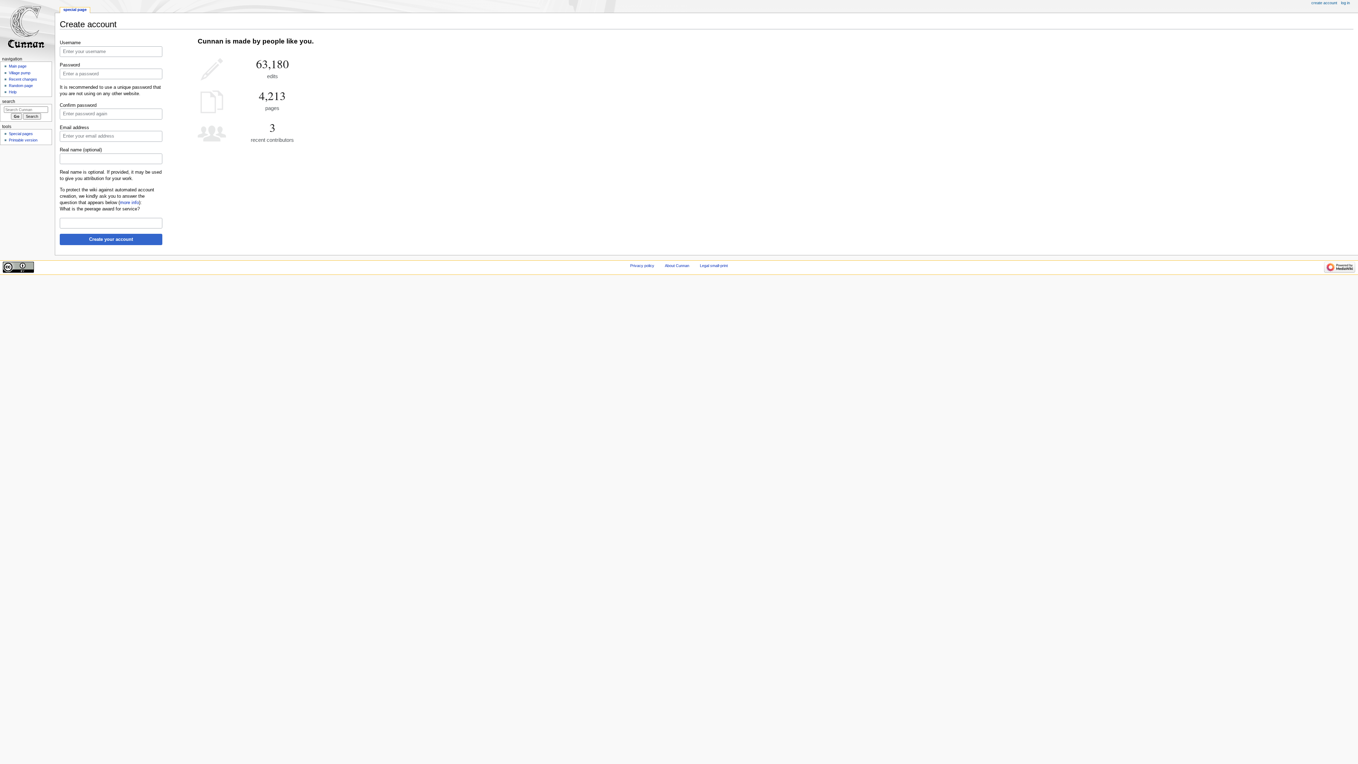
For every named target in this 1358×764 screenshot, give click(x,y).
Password (70, 65)
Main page (18, 66)
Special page (75, 9)
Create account (1324, 3)
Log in (1345, 3)
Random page (21, 85)
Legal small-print (714, 266)
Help (13, 92)
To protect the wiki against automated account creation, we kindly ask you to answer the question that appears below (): (107, 196)
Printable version (23, 140)
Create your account (111, 239)
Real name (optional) (81, 149)
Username (70, 42)
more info (129, 202)
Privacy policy (642, 266)
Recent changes (23, 79)
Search (8, 101)
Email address (74, 127)
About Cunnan (677, 266)
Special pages (21, 134)
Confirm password (78, 105)
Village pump (19, 73)
